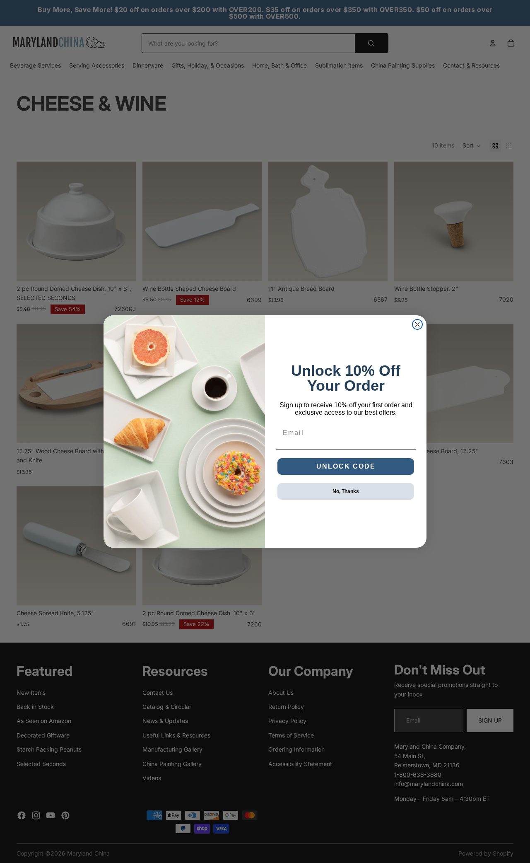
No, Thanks (345, 491)
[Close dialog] (417, 324)
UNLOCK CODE (346, 466)
